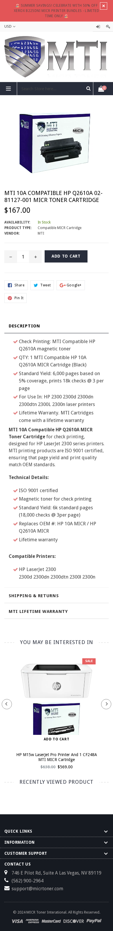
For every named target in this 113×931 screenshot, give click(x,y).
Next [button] (106, 704)
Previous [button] (7, 704)
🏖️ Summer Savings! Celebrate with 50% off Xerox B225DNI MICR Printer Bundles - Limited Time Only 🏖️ (56, 10)
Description (24, 326)
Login (98, 27)
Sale (89, 661)
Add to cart (57, 739)
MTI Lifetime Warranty (38, 611)
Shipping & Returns (34, 595)
